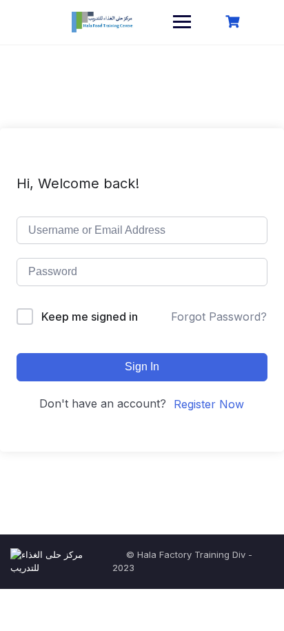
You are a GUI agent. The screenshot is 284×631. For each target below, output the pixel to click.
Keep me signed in (89, 316)
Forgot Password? (219, 316)
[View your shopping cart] (234, 21)
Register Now (209, 404)
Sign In (142, 366)
